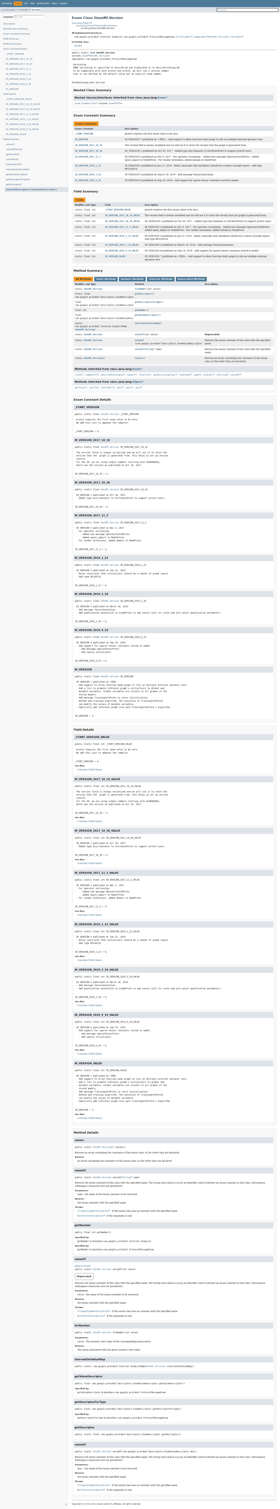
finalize (144, 374)
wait (119, 387)
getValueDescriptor (146, 315)
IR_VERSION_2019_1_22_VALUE (22, 119)
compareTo (91, 374)
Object (137, 381)
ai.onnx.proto (8, 10)
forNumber (140, 289)
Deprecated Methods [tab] (191, 279)
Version (36, 10)
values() (10, 144)
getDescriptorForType (148, 302)
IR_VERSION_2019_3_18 (18, 79)
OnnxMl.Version (106, 25)
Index (55, 3)
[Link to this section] (113, 90)
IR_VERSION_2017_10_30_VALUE (23, 109)
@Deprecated (82, 1266)
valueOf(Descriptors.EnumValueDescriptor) (31, 189)
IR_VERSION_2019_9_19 (18, 84)
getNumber (140, 310)
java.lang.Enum (85, 25)
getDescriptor (143, 293)
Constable (236, 36)
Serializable (183, 36)
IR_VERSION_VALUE (16, 134)
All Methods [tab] (83, 279)
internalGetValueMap (147, 323)
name (196, 374)
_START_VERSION (15, 54)
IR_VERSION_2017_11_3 (18, 69)
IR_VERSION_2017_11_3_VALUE (22, 114)
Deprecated (43, 3)
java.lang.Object (81, 23)
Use (26, 3)
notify (93, 387)
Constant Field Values (89, 769)
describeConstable (112, 374)
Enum (84, 55)
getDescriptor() (14, 184)
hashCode (185, 374)
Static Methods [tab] (106, 279)
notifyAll (107, 387)
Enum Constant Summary (16, 34)
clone (78, 374)
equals (131, 374)
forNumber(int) (14, 164)
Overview (7, 3)
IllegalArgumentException (92, 1211)
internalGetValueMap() (17, 169)
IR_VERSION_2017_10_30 (19, 64)
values (139, 358)
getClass (80, 387)
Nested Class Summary (15, 29)
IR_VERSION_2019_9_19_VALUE (22, 129)
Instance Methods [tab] (132, 279)
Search (63, 3)
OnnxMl (24, 10)
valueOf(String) (14, 149)
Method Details (11, 139)
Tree (32, 3)
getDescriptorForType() (18, 179)
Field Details (9, 94)
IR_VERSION (12, 89)
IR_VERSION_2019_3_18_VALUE (22, 124)
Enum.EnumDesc (83, 103)
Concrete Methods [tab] (161, 279)
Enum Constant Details (15, 49)
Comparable (200, 36)
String (149, 349)
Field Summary (11, 39)
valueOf (139, 334)
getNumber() (12, 154)
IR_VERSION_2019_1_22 (18, 74)
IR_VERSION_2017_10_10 (19, 59)
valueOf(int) (12, 159)
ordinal (207, 374)
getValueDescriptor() (17, 174)
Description (9, 24)
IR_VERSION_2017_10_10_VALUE (23, 104)
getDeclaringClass (164, 374)
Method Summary (12, 44)
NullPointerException (90, 1215)
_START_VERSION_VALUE (19, 99)
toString (221, 374)
